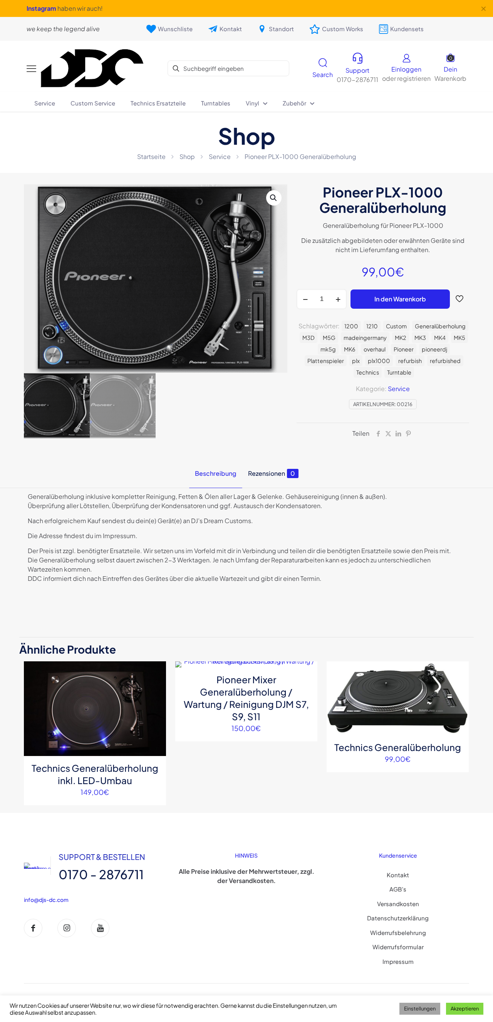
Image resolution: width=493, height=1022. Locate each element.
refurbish (410, 360)
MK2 (400, 337)
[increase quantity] (338, 299)
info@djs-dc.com (46, 899)
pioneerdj (434, 349)
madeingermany (365, 337)
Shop (187, 156)
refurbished (445, 360)
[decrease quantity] (305, 299)
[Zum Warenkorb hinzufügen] (155, 672)
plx (356, 360)
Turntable (399, 372)
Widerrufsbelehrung (398, 932)
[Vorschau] (155, 722)
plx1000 (379, 360)
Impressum (398, 961)
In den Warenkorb (400, 299)
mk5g (328, 349)
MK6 (349, 349)
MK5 (459, 337)
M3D (308, 337)
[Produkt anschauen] (155, 689)
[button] (274, 198)
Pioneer (404, 349)
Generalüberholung (440, 326)
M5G (329, 337)
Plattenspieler (325, 360)
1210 (372, 326)
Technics (367, 372)
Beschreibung (215, 473)
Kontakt (398, 874)
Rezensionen (271, 473)
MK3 (420, 337)
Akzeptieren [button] (465, 1008)
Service (220, 156)
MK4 (440, 337)
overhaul (375, 349)
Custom (396, 326)
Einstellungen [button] (420, 1008)
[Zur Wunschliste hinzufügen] (155, 705)
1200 (351, 326)
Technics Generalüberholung (397, 747)
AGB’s (397, 889)
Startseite (151, 156)
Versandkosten (398, 903)
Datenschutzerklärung (398, 918)
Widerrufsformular (398, 946)
